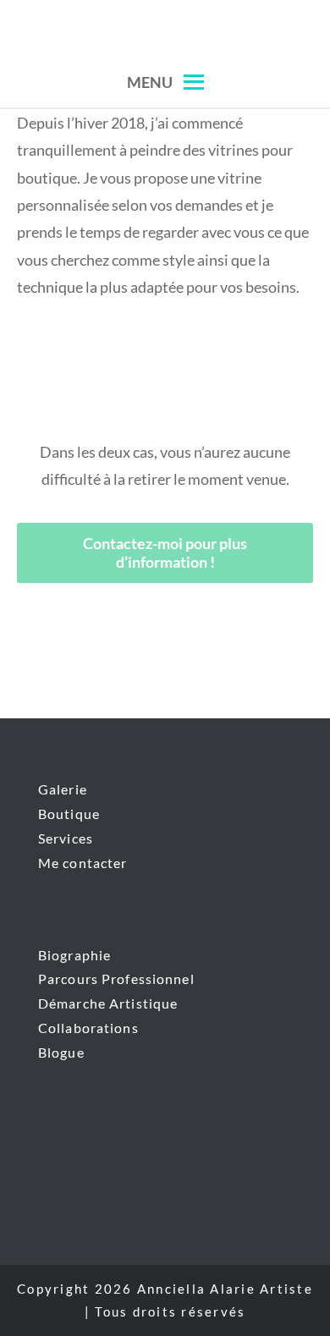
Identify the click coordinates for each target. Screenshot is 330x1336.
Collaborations (88, 1028)
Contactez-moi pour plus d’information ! (165, 552)
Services (65, 838)
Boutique (69, 813)
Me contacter (82, 863)
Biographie (74, 955)
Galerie (62, 789)
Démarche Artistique (108, 1003)
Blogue (61, 1052)
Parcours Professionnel (116, 978)
